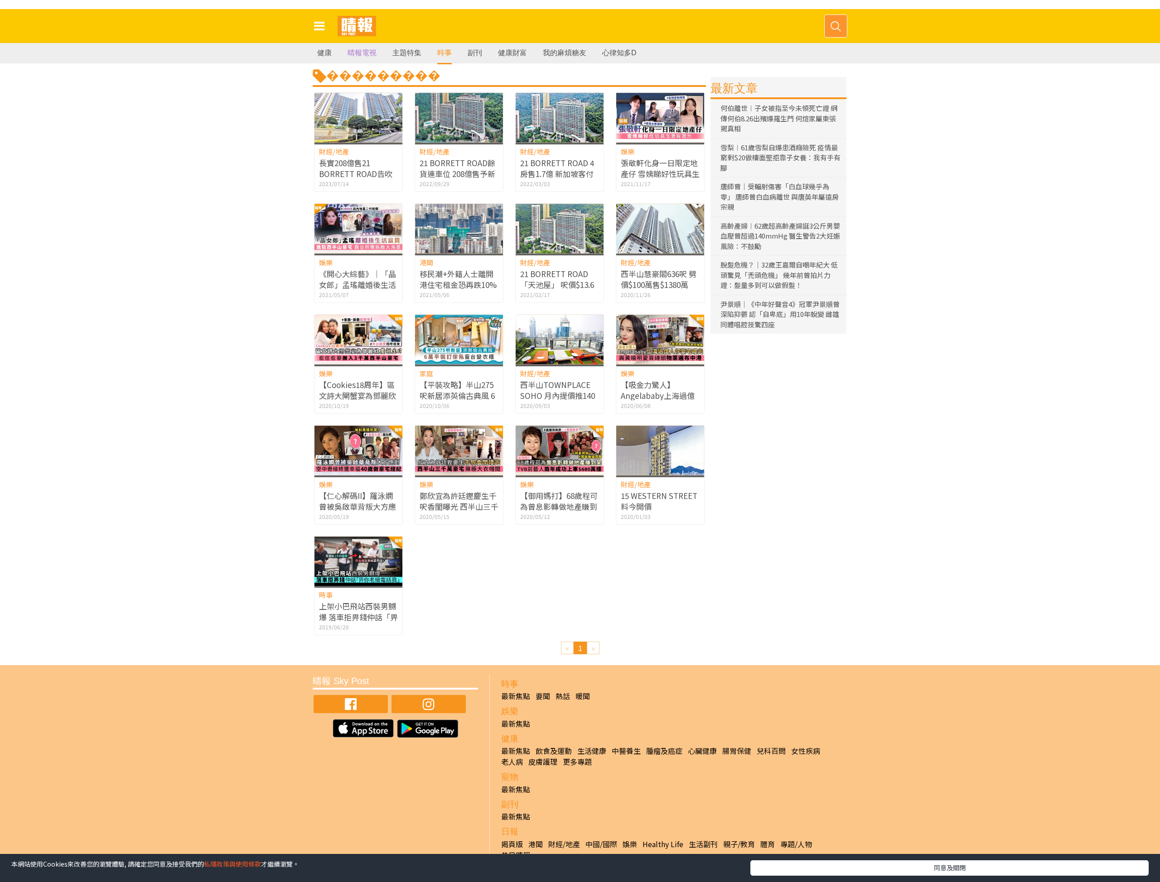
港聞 (426, 262)
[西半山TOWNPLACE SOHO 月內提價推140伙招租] (560, 339)
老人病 (512, 761)
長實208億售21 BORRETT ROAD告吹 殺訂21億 (355, 173)
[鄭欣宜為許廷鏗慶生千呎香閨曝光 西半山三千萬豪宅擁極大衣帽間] (459, 450)
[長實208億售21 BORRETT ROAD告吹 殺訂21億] (358, 117)
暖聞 (582, 695)
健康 (324, 53)
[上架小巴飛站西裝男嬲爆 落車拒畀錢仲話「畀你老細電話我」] (358, 561)
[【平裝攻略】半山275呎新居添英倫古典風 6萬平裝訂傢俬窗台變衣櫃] (459, 339)
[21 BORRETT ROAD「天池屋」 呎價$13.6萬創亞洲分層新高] (560, 228)
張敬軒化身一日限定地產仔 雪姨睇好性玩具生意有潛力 (660, 173)
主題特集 (406, 53)
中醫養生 (626, 750)
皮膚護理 (542, 761)
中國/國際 (601, 844)
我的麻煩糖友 (564, 53)
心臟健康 (702, 750)
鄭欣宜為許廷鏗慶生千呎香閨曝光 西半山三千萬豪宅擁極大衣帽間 (459, 506)
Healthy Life (663, 844)
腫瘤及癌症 (664, 750)
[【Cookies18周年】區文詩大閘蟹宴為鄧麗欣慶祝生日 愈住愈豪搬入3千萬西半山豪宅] (358, 339)
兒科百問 (771, 750)
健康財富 (512, 53)
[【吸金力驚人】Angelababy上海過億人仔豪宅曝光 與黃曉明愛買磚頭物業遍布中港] (660, 339)
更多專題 (577, 761)
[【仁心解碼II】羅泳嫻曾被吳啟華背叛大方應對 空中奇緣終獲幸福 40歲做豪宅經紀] (358, 450)
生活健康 (591, 750)
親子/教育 (739, 844)
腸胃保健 (736, 750)
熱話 (563, 695)
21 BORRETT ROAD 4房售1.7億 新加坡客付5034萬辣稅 (557, 173)
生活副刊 (703, 844)
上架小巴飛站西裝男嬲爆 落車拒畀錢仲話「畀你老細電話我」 (358, 616)
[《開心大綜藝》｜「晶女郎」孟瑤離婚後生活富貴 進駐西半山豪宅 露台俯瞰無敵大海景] (358, 228)
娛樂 (627, 151)
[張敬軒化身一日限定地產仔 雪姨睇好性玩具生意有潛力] (660, 117)
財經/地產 (334, 151)
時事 (444, 53)
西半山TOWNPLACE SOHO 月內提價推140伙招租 (557, 395)
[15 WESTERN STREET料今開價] (660, 450)
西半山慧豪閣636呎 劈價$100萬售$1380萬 (658, 279)
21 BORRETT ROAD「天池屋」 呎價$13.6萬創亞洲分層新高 (557, 284)
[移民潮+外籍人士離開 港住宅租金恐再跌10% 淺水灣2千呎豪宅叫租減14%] (459, 228)
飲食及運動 (554, 750)
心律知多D (619, 53)
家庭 (426, 373)
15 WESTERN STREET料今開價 (659, 501)
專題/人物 (796, 844)
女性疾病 (805, 750)
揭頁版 (512, 844)
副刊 (475, 53)
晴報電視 (362, 53)
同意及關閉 (950, 867)
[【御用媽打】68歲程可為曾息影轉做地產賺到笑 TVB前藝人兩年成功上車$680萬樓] (560, 450)
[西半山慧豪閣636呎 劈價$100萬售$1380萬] (660, 228)
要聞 (543, 695)
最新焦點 (515, 695)
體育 (767, 844)
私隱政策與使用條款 (232, 863)
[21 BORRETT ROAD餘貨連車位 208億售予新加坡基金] (459, 117)
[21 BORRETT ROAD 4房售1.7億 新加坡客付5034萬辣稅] (560, 117)
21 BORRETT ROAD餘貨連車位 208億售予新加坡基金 (457, 173)
